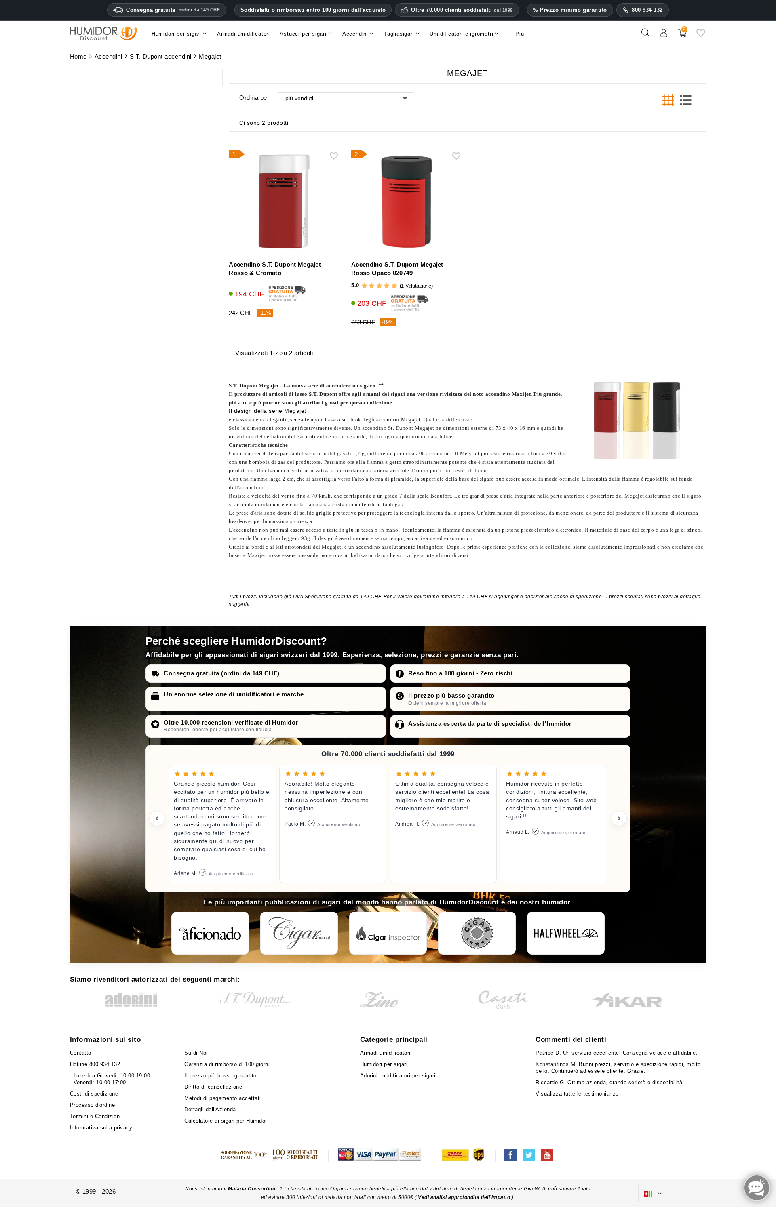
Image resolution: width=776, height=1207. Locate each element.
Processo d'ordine (92, 1105)
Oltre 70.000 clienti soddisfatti (462, 10)
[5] (394, 286)
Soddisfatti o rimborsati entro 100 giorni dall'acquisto (313, 10)
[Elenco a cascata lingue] (653, 1193)
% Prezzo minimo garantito (570, 10)
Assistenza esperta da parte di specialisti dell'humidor (490, 723)
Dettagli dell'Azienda (210, 1109)
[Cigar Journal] (299, 933)
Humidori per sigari (384, 1064)
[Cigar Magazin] (477, 933)
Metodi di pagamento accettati (222, 1098)
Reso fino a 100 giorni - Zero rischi (460, 673)
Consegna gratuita (173, 10)
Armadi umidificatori (385, 1053)
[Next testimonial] (619, 818)
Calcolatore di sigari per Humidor (225, 1121)
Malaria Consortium (252, 1189)
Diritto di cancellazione (213, 1087)
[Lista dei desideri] (701, 35)
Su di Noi (196, 1053)
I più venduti (297, 98)
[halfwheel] (566, 933)
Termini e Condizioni (95, 1116)
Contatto (80, 1053)
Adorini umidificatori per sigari (398, 1075)
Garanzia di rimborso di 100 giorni (227, 1064)
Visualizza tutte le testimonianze (577, 1094)
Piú (519, 34)
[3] (379, 286)
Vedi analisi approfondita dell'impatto (464, 1197)
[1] (364, 286)
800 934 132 (647, 10)
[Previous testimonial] (156, 818)
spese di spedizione (578, 596)
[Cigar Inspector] (388, 933)
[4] (387, 286)
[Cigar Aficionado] (210, 933)
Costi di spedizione (94, 1094)
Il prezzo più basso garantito (451, 695)
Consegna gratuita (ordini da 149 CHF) (222, 673)
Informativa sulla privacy (101, 1128)
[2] (372, 286)
